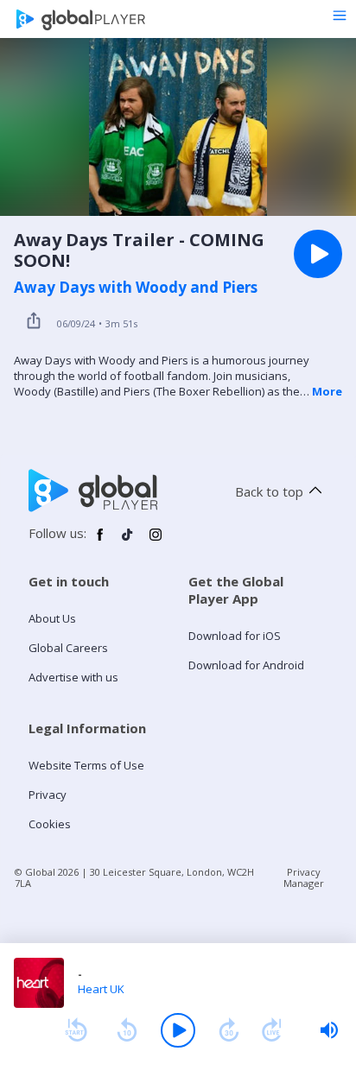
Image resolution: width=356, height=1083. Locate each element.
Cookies (50, 824)
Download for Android (246, 665)
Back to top (269, 491)
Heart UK (101, 989)
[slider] (329, 1030)
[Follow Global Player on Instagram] (155, 541)
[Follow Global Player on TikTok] (128, 541)
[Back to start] (76, 1030)
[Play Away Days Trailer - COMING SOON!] (318, 254)
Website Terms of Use (86, 765)
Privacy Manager (303, 877)
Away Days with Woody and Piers (135, 287)
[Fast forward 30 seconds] (229, 1030)
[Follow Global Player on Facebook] (100, 541)
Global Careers (68, 648)
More (327, 391)
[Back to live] (272, 1030)
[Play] (178, 1030)
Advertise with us (73, 677)
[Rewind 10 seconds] (127, 1030)
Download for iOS (234, 635)
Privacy (48, 794)
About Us (52, 618)
